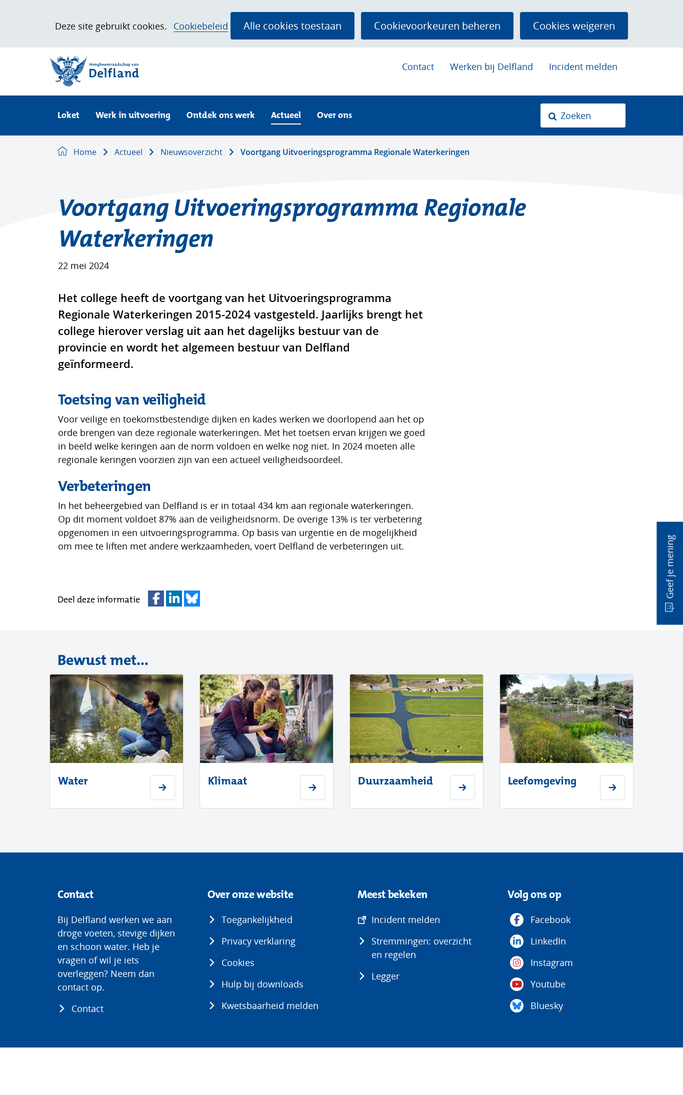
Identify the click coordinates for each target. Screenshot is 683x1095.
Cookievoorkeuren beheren (437, 25)
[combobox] (583, 116)
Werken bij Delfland (491, 66)
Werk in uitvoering (133, 115)
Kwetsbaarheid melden (270, 1006)
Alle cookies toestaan (293, 25)
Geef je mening (670, 567)
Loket (69, 115)
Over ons (334, 115)
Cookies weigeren (574, 25)
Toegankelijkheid (257, 920)
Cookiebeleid (201, 26)
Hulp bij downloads (263, 984)
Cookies (238, 962)
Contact (418, 66)
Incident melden (583, 66)
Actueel (286, 115)
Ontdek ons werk (220, 115)
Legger (386, 976)
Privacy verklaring (259, 941)
